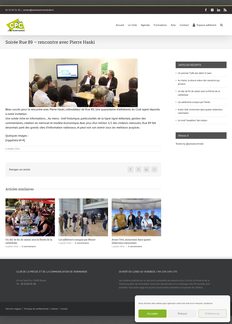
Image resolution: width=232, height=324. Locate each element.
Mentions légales (13, 308)
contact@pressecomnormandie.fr (38, 10)
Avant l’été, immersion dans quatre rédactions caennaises (78, 241)
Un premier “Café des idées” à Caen (131, 239)
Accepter (152, 313)
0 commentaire (29, 243)
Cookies (54, 308)
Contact (64, 308)
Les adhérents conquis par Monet (23, 239)
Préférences (212, 313)
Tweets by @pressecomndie (190, 143)
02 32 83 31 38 (28, 283)
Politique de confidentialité (36, 308)
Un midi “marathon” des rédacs (192, 120)
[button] (221, 24)
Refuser (182, 313)
